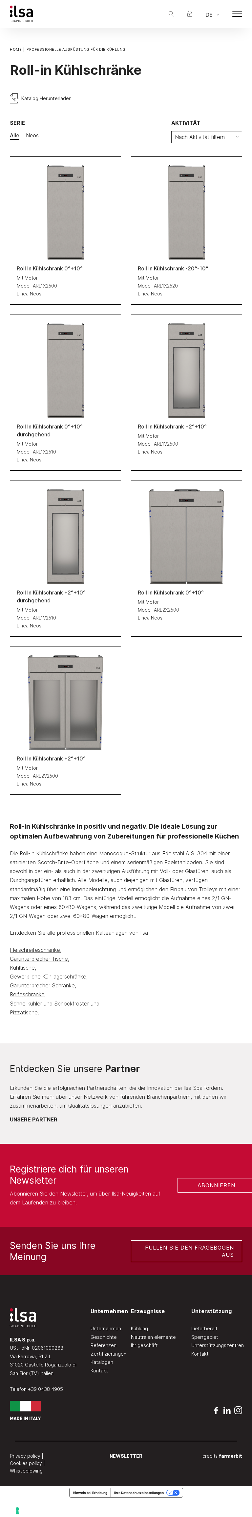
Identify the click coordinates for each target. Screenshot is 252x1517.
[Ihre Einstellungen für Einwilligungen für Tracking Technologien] (129, 1510)
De (209, 14)
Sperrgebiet (204, 1337)
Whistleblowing (26, 1471)
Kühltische (22, 967)
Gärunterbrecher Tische (39, 958)
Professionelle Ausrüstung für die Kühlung (76, 49)
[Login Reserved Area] (189, 14)
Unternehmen (106, 1328)
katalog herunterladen (46, 98)
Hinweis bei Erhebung (90, 1493)
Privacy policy (25, 1456)
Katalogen (102, 1362)
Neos (32, 135)
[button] (171, 14)
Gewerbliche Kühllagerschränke (48, 976)
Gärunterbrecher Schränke (42, 985)
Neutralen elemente (153, 1337)
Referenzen (103, 1345)
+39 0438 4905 (45, 1389)
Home (16, 49)
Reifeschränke (27, 994)
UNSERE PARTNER (33, 1119)
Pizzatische (24, 1012)
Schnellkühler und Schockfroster (49, 1003)
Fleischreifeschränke (35, 949)
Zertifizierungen (108, 1353)
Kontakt (99, 1370)
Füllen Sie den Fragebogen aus (189, 1251)
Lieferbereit (204, 1328)
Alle (14, 135)
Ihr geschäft (144, 1345)
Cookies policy (26, 1463)
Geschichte (104, 1337)
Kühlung (139, 1328)
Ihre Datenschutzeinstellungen (139, 1493)
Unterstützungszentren (217, 1345)
